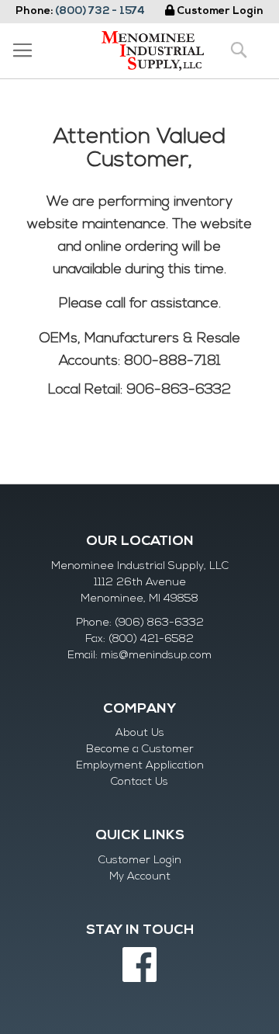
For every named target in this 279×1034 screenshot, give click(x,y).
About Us (139, 733)
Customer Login (220, 11)
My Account (139, 877)
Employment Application (140, 766)
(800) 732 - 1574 (100, 11)
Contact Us (139, 782)
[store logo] (153, 51)
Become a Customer (140, 749)
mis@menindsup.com (156, 655)
